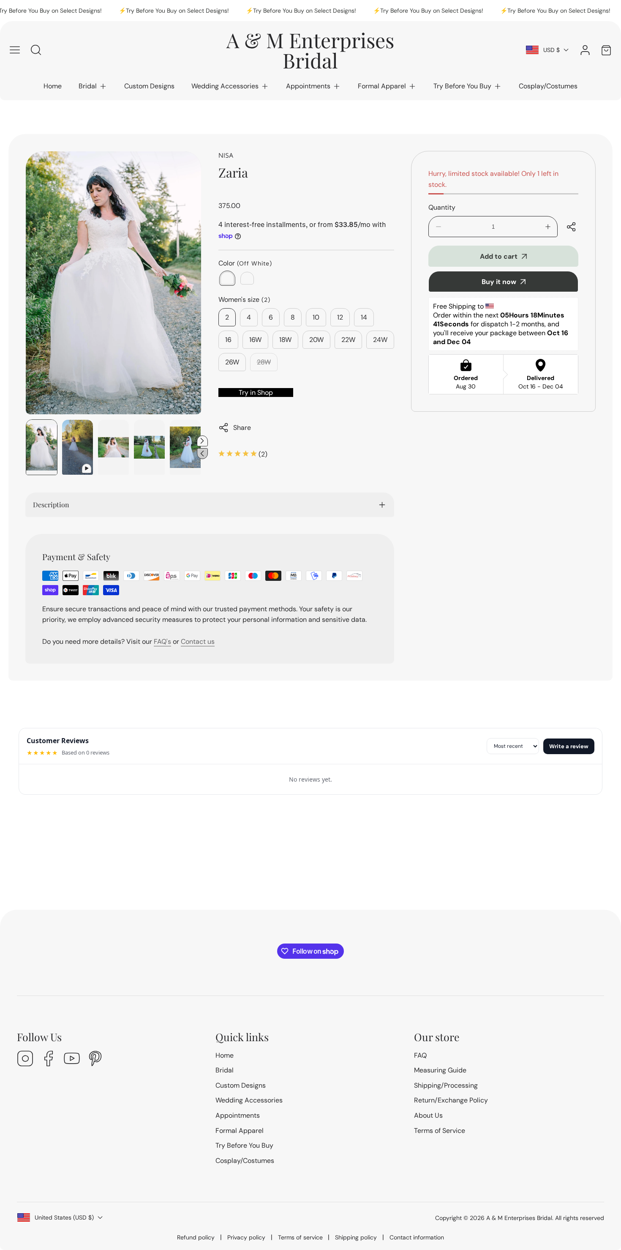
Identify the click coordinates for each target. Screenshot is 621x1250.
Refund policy (196, 1237)
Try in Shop (256, 392)
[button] (93, 86)
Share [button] (242, 427)
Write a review (568, 746)
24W (380, 339)
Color (245, 263)
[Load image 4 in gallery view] (185, 447)
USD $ (551, 50)
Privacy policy (246, 1237)
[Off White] (227, 278)
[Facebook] (48, 1059)
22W (348, 339)
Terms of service (300, 1237)
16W (255, 339)
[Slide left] (202, 453)
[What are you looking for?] (36, 50)
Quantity (441, 207)
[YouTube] (71, 1059)
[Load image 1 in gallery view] (41, 447)
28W (267, 364)
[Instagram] (25, 1059)
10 (316, 317)
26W (232, 362)
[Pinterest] (95, 1059)
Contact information (416, 1237)
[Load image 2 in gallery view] (113, 447)
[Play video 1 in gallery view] (77, 447)
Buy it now (499, 281)
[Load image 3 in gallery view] (149, 447)
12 (340, 317)
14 (364, 317)
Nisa (225, 155)
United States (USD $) (64, 1217)
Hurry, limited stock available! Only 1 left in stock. (493, 179)
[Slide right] (202, 440)
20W (316, 339)
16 (228, 339)
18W (285, 339)
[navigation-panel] (14, 50)
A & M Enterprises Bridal (519, 1218)
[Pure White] (247, 278)
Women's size (244, 299)
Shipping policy (356, 1237)
